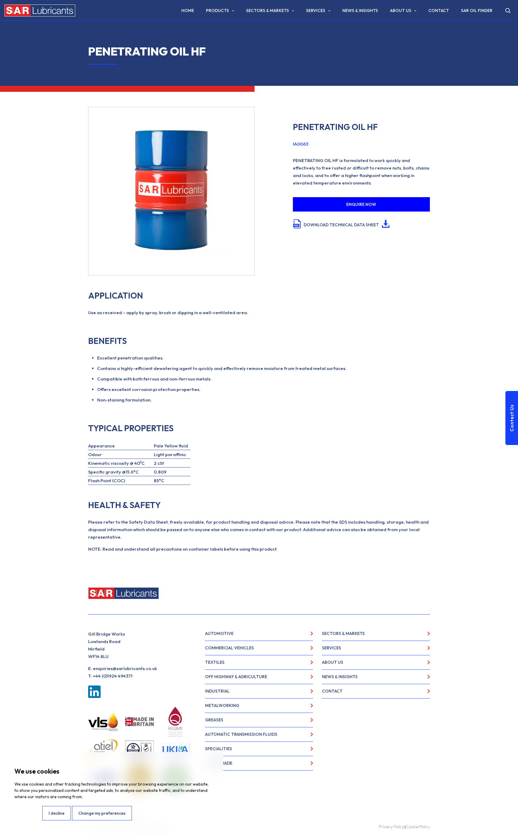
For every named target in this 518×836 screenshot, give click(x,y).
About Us (400, 10)
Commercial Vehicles (229, 648)
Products (217, 10)
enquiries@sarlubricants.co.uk (125, 668)
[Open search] (508, 10)
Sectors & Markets (267, 10)
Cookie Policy (418, 826)
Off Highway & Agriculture (236, 676)
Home (187, 10)
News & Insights (360, 10)
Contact (438, 10)
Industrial (217, 691)
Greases (214, 720)
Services (315, 10)
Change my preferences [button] (102, 813)
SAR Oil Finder (477, 10)
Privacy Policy (391, 826)
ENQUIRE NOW (361, 204)
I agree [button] (28, 813)
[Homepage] (39, 11)
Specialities (218, 748)
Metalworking (222, 705)
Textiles (215, 662)
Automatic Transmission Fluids (241, 734)
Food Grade (218, 763)
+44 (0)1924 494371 (112, 676)
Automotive (219, 633)
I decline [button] (56, 813)
